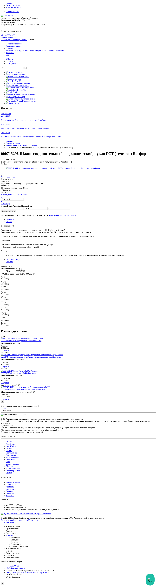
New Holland (11, 446)
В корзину (5, 204)
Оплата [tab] (9, 222)
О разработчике (7, 522)
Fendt (8, 462)
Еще (7, 55)
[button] (23, 40)
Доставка (10, 487)
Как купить (10, 489)
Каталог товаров (14, 44)
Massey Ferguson (13, 457)
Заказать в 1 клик (8, 211)
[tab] (9, 262)
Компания (10, 48)
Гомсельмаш (11, 455)
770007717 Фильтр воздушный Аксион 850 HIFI (21, 341)
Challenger (10, 466)
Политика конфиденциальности (14, 520)
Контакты (10, 53)
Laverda (9, 448)
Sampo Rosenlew (13, 464)
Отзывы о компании (55, 50)
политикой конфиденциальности (62, 215)
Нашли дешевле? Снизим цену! (14, 194)
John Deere (10, 444)
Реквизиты (10, 50)
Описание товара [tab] (13, 259)
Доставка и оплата (13, 46)
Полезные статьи (13, 5)
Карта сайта (33, 520)
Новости (9, 3)
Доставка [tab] (10, 219)
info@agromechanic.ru (16, 568)
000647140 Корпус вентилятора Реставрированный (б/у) (24, 389)
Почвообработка (13, 470)
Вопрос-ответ (40, 50)
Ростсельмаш (11, 453)
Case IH (9, 451)
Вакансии (30, 50)
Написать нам (13, 12)
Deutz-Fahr (10, 459)
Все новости (6, 114)
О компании (11, 484)
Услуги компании (13, 7)
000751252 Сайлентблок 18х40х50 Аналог (18, 373)
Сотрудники (20, 50)
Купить (5, 350)
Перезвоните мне (8, 37)
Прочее (9, 473)
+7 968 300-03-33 (8, 35)
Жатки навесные (13, 468)
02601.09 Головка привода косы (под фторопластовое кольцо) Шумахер (31, 357)
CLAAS (9, 442)
